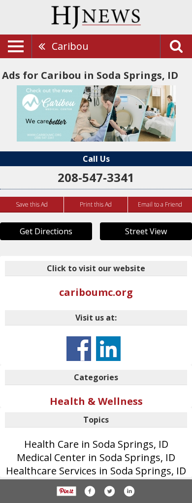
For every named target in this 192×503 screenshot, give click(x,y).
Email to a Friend (160, 204)
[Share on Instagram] (129, 491)
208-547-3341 (96, 177)
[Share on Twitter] (109, 491)
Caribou (70, 46)
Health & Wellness (96, 401)
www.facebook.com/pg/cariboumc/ (78, 348)
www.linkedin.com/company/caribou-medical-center (108, 348)
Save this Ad (32, 204)
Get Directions (46, 231)
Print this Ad (96, 204)
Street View (146, 231)
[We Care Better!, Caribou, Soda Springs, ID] (96, 113)
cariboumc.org (96, 292)
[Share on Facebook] (89, 491)
